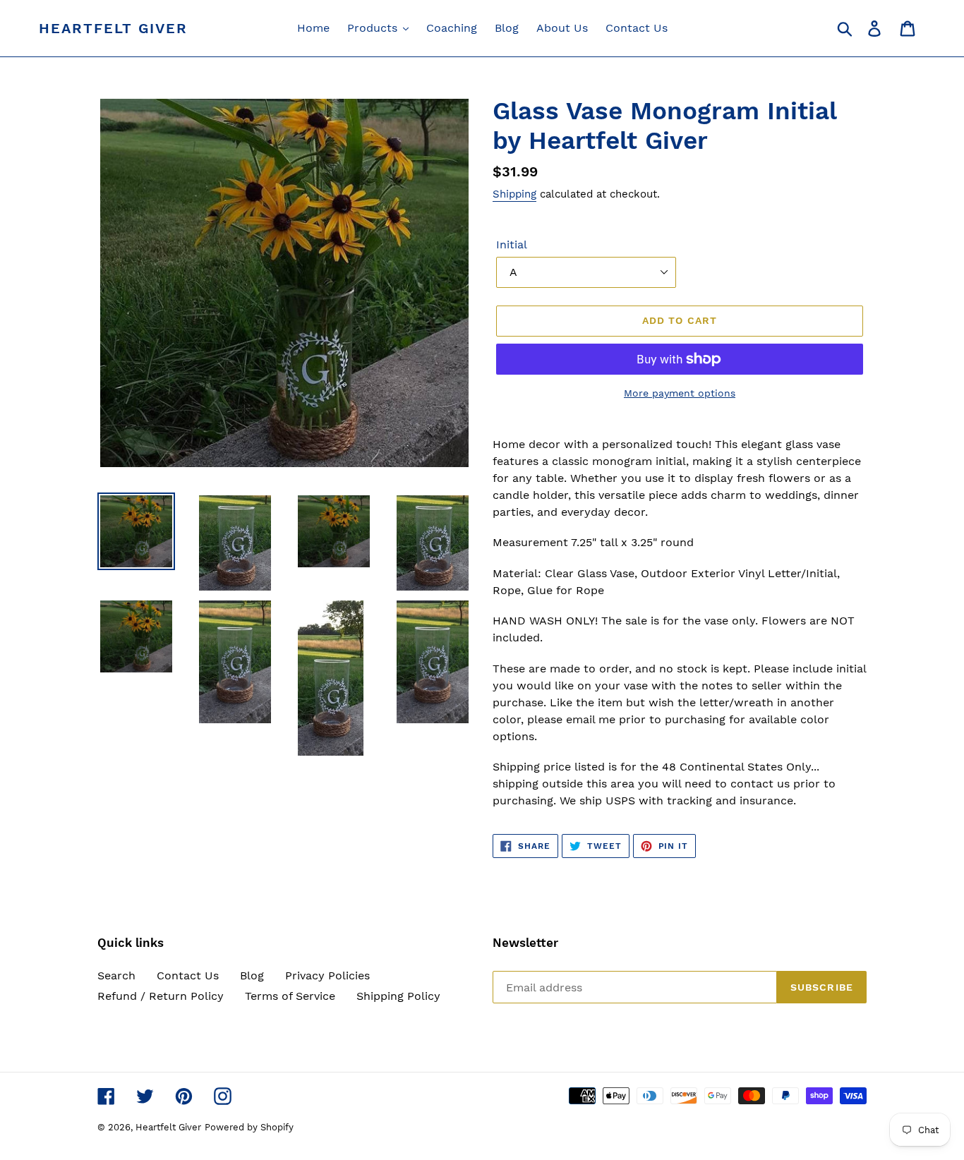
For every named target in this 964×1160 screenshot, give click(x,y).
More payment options (679, 393)
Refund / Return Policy (160, 996)
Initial (511, 244)
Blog (252, 975)
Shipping (514, 194)
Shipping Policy (398, 996)
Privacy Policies (327, 975)
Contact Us (188, 975)
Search (116, 975)
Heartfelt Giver (113, 28)
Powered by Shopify (249, 1127)
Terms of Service (290, 996)
